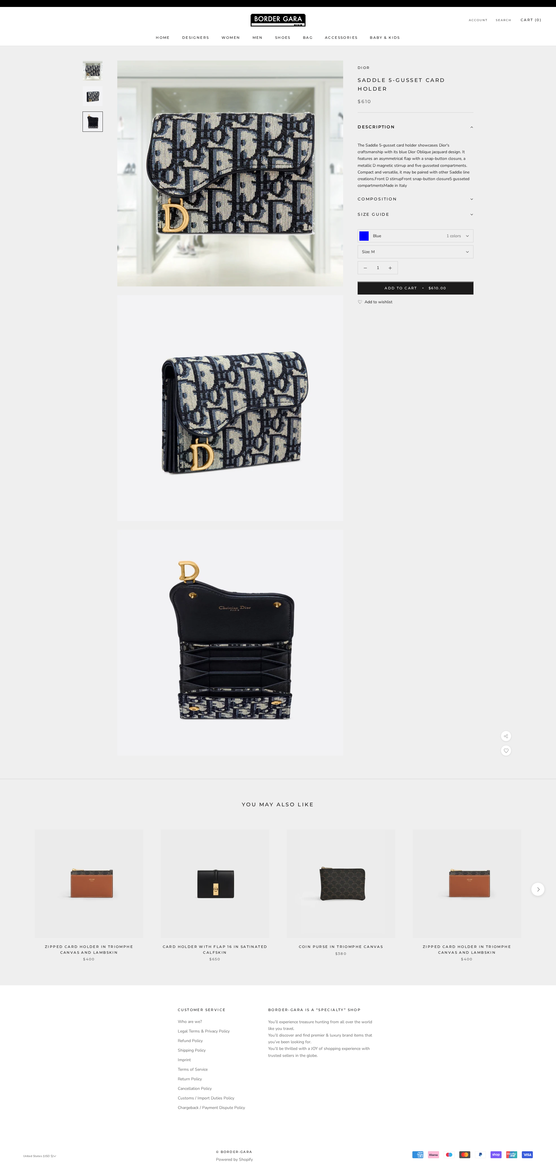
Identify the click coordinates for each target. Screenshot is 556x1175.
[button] (415, 127)
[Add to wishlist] (506, 750)
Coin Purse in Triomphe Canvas (341, 946)
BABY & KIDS (385, 37)
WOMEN (231, 37)
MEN (258, 37)
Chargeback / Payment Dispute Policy (211, 1107)
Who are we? (190, 1021)
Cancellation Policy (195, 1088)
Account (478, 20)
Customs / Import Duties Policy (206, 1098)
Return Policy (190, 1079)
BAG (308, 37)
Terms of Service (193, 1069)
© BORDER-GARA (234, 1152)
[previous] (18, 889)
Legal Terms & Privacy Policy (204, 1031)
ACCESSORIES (341, 37)
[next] (537, 889)
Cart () (531, 20)
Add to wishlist (378, 302)
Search (503, 20)
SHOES (283, 37)
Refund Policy (190, 1041)
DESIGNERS (195, 37)
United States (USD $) (38, 1156)
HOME (163, 37)
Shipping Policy (192, 1050)
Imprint (184, 1060)
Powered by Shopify (234, 1159)
